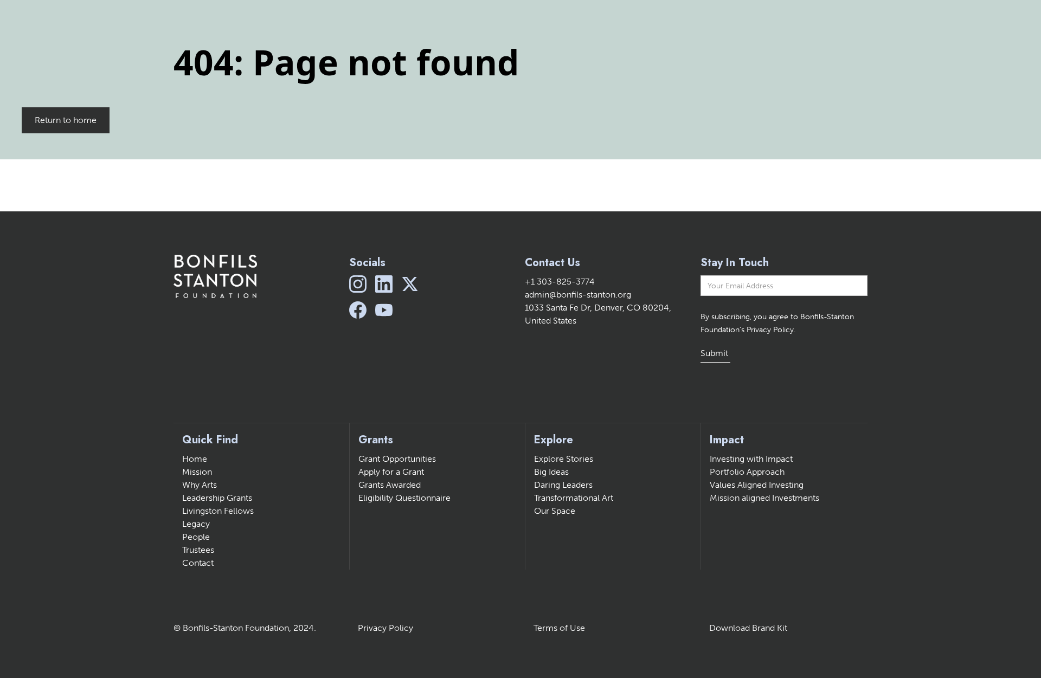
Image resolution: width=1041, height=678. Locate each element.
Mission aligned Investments (764, 498)
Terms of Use (559, 628)
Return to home (66, 120)
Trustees (198, 550)
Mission (197, 472)
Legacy (196, 524)
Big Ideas (551, 472)
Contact (198, 563)
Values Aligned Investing (757, 485)
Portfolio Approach (747, 472)
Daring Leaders (563, 485)
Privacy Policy (385, 628)
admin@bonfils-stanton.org (578, 294)
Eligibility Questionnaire (404, 498)
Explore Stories (563, 459)
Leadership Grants (217, 498)
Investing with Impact (751, 459)
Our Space (554, 511)
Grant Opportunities (397, 459)
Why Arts (199, 485)
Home (194, 459)
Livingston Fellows (218, 511)
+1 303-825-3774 (560, 281)
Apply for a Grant (391, 472)
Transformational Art (573, 498)
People (196, 537)
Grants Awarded (389, 485)
